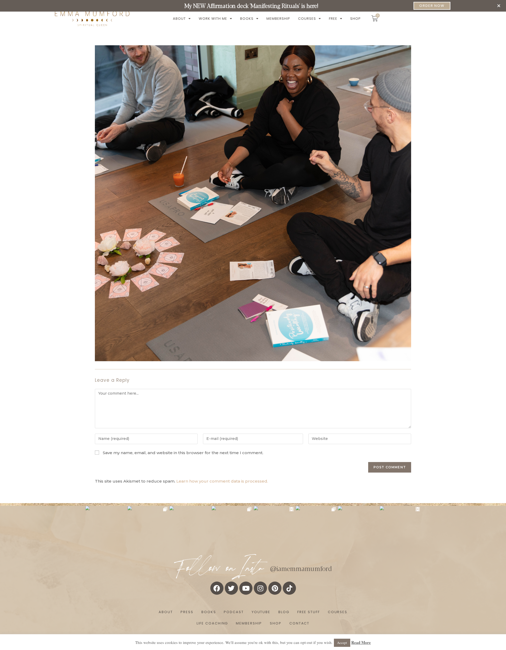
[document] (253, 325)
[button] (499, 6)
